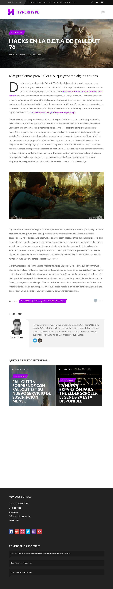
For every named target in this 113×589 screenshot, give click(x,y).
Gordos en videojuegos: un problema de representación (49, 553)
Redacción (14, 520)
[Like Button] (95, 300)
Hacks (61, 301)
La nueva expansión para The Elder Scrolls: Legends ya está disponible (78, 393)
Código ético (15, 507)
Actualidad (17, 32)
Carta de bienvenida (18, 503)
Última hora (67, 380)
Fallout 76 (49, 301)
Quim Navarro (16, 563)
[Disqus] (56, 446)
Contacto (13, 511)
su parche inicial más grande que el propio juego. (53, 112)
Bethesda (25, 301)
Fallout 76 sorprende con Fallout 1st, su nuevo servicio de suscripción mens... (31, 391)
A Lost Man (28, 563)
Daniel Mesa (19, 55)
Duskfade (33, 4)
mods (37, 301)
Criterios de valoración (19, 516)
